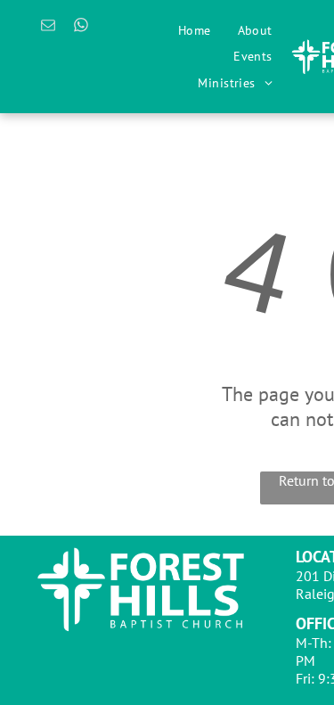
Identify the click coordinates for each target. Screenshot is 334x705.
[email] (48, 27)
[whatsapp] (81, 27)
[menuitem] (194, 30)
